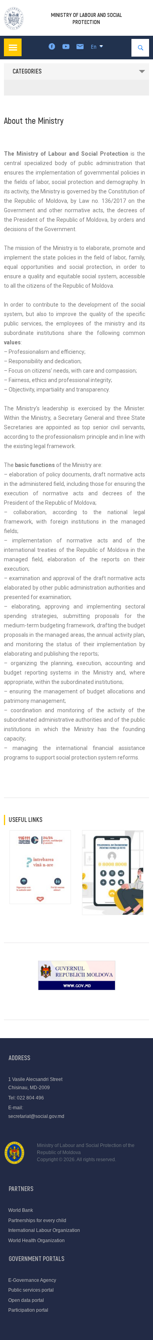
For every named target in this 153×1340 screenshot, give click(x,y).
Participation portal (28, 1310)
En (94, 47)
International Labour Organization (44, 1230)
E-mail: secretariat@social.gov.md (36, 1112)
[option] (40, 867)
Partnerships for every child (37, 1220)
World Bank (20, 1210)
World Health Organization (36, 1240)
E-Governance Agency (32, 1280)
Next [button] (145, 878)
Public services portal (31, 1290)
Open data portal (26, 1300)
